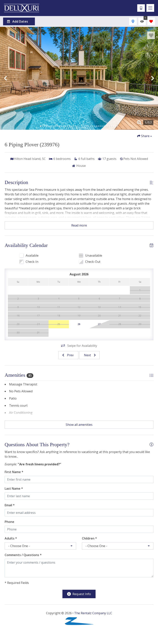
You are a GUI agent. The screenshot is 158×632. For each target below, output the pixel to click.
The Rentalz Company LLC (93, 613)
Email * (10, 505)
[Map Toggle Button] (133, 21)
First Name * (14, 472)
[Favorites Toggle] (151, 21)
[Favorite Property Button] (151, 35)
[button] (5, 78)
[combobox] (40, 546)
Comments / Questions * (23, 555)
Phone (9, 522)
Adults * (11, 538)
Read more (79, 225)
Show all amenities (79, 424)
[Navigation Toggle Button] (150, 8)
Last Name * (14, 488)
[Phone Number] (141, 8)
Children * (89, 538)
